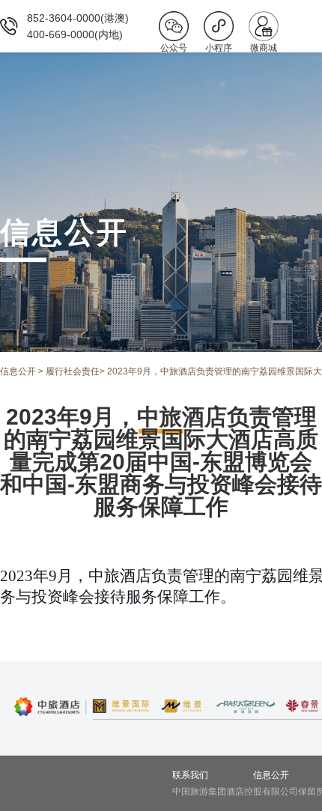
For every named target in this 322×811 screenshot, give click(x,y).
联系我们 (190, 775)
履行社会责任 (73, 371)
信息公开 (18, 371)
